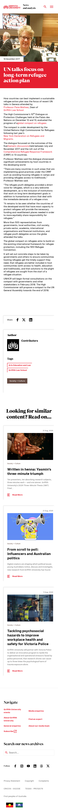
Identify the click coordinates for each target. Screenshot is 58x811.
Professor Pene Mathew (16, 107)
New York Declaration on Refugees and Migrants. (24, 137)
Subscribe (9, 731)
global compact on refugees (31, 123)
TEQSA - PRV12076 (34, 789)
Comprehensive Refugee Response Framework (28, 152)
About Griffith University (10, 719)
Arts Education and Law (20, 365)
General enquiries (12, 726)
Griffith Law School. (14, 110)
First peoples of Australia (15, 796)
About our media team (39, 726)
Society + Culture (17, 381)
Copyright (29, 781)
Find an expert (35, 719)
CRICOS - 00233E (12, 789)
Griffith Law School (18, 370)
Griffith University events (12, 711)
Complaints (44, 781)
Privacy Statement (12, 781)
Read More (17, 495)
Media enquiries (36, 711)
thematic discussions (18, 146)
